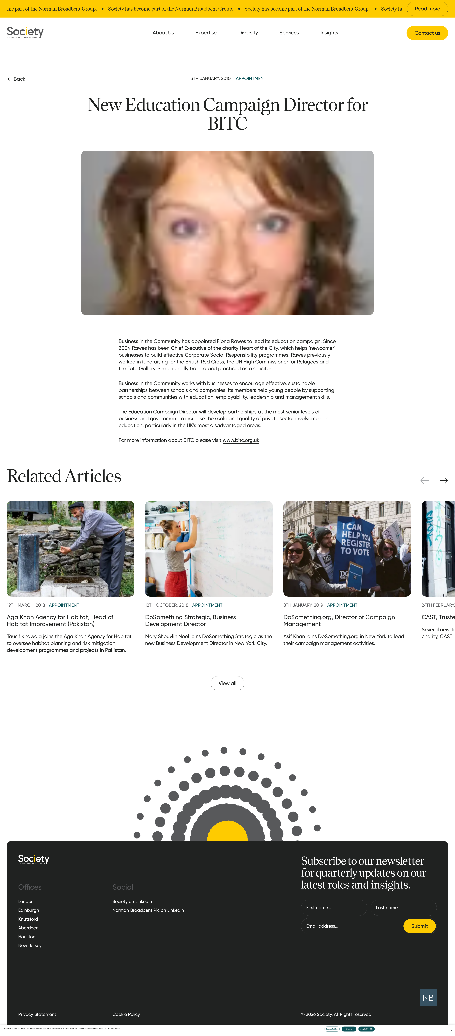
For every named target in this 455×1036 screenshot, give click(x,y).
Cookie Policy (126, 1014)
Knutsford (28, 919)
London (26, 901)
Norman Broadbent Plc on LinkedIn (148, 910)
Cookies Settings (332, 1029)
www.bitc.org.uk (241, 440)
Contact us (427, 33)
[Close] (451, 1030)
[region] (227, 1030)
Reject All (349, 1029)
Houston (26, 936)
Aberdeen (28, 928)
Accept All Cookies (366, 1029)
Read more (427, 9)
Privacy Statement (37, 1014)
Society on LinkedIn (132, 901)
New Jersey (30, 945)
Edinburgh (28, 910)
